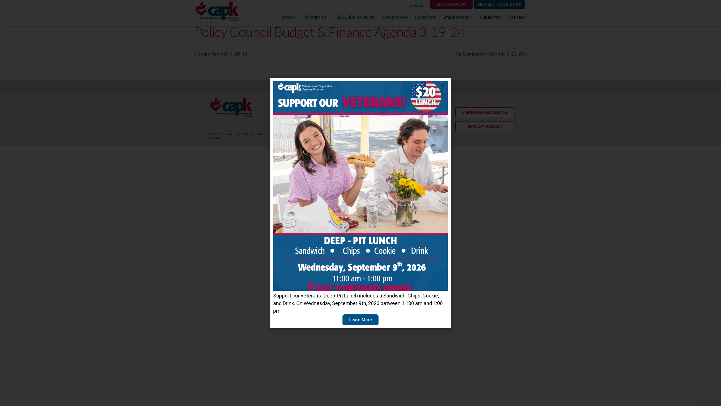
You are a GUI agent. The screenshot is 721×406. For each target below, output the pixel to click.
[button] (443, 85)
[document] (360, 203)
